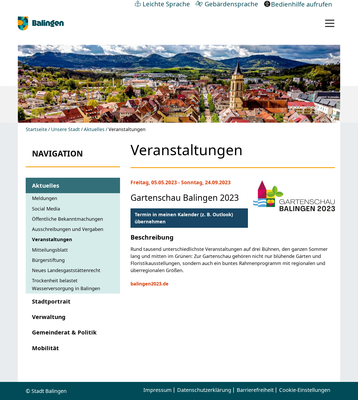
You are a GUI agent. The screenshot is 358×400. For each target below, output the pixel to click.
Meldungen (44, 198)
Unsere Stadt (65, 129)
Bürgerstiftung (48, 260)
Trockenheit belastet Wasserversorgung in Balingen (66, 284)
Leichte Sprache (166, 3)
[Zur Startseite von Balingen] (41, 23)
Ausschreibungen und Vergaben (67, 229)
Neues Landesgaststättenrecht (66, 270)
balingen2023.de (150, 283)
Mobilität (45, 348)
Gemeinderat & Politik (64, 332)
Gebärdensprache (231, 3)
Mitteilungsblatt (50, 250)
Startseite (36, 129)
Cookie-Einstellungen (304, 390)
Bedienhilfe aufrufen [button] (301, 4)
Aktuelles (94, 129)
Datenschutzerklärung (204, 390)
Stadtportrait (51, 301)
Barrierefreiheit (255, 390)
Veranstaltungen (52, 239)
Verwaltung (49, 317)
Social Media (46, 209)
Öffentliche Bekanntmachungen (67, 219)
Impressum (157, 390)
